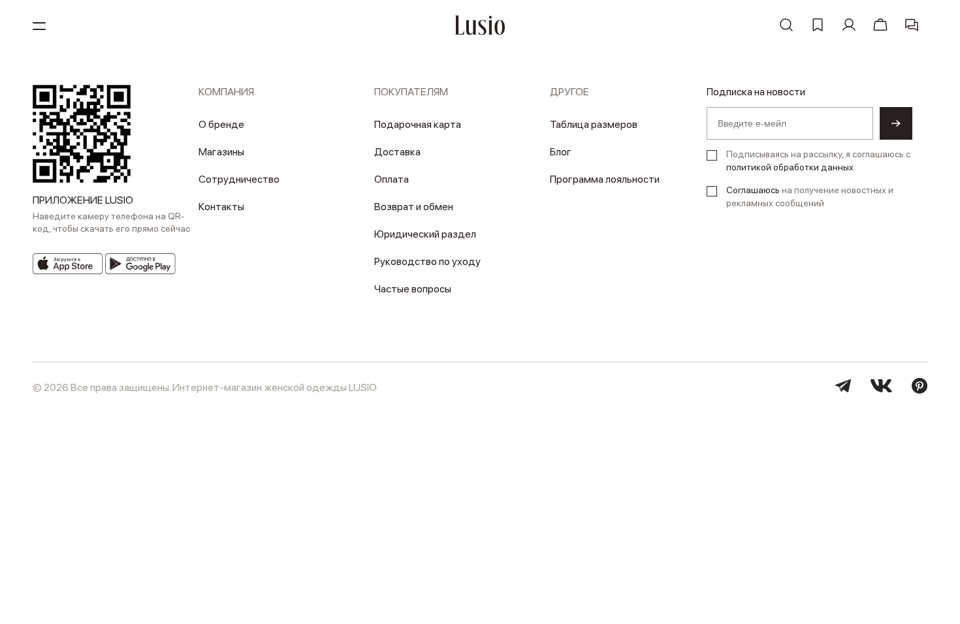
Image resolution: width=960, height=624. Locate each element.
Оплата (391, 179)
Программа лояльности (605, 179)
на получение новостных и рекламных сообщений (809, 196)
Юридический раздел (425, 234)
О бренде (221, 124)
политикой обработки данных (790, 167)
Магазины (221, 152)
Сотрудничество (239, 179)
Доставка (397, 152)
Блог (560, 152)
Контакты (221, 206)
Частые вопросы (412, 289)
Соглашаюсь (753, 190)
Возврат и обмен (413, 206)
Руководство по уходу (427, 261)
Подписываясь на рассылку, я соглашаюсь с (818, 160)
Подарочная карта (417, 124)
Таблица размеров (593, 124)
